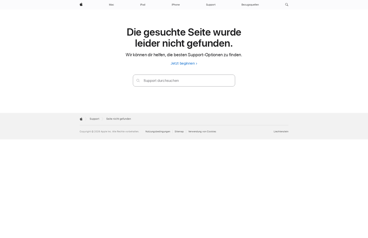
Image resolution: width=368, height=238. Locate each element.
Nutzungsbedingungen (157, 131)
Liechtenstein (281, 131)
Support (94, 118)
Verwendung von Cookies (202, 131)
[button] (286, 4)
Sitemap (179, 131)
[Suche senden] (138, 80)
